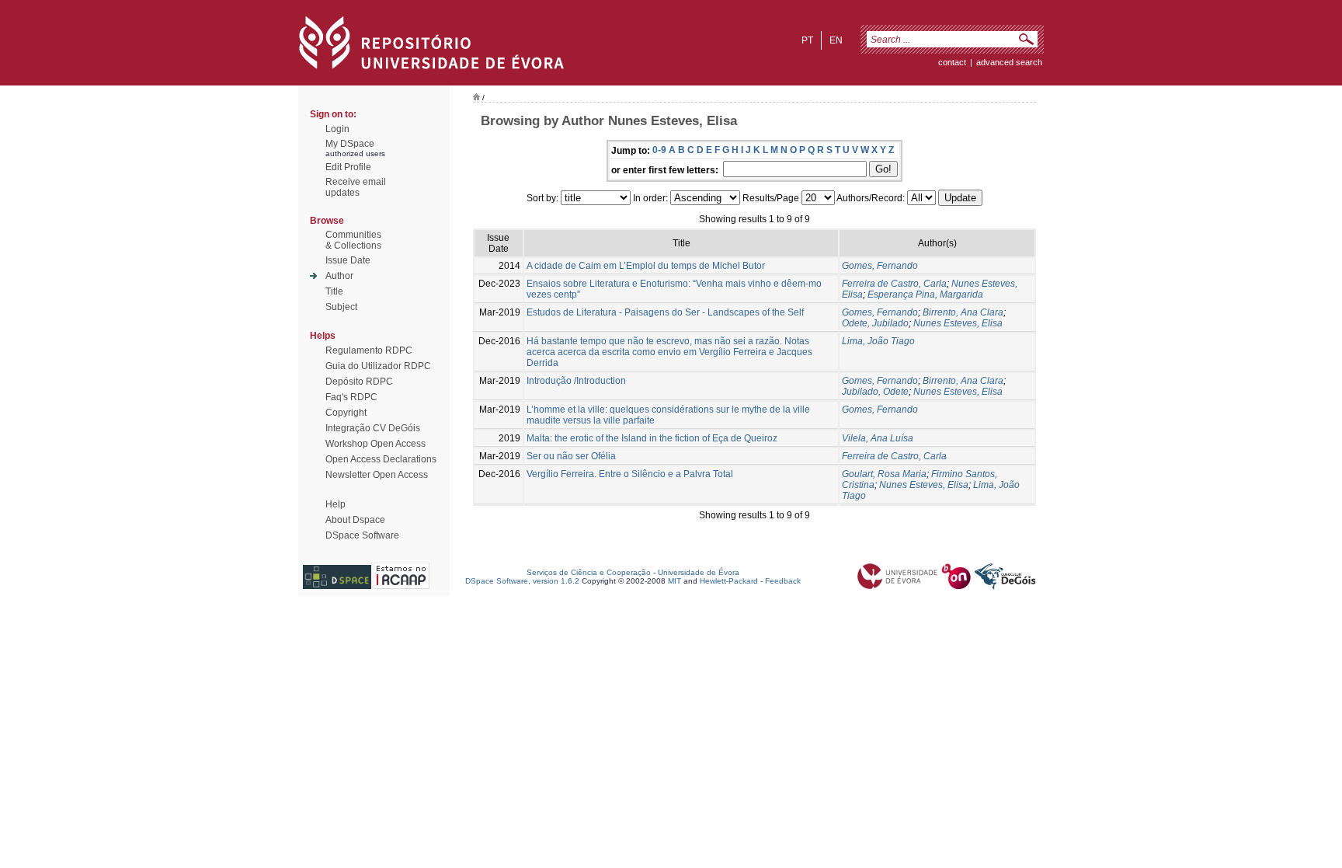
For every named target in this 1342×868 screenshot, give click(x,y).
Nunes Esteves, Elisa (958, 323)
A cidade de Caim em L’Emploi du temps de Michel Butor (646, 265)
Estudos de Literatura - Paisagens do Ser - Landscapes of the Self (665, 312)
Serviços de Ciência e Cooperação (589, 572)
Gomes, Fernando (880, 265)
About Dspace (355, 519)
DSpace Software (362, 535)
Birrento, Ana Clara (963, 312)
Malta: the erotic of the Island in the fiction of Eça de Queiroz (652, 438)
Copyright (346, 412)
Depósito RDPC (359, 381)
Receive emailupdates (355, 187)
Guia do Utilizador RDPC (378, 366)
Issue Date (347, 260)
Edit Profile (348, 167)
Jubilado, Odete (875, 391)
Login (337, 129)
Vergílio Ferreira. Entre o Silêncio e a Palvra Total (630, 474)
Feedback (783, 581)
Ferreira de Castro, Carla (894, 283)
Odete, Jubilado (875, 323)
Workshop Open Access (375, 443)
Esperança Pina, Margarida (925, 294)
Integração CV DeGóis (372, 428)
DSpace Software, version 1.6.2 (522, 581)
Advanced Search (1009, 62)
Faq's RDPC (351, 397)
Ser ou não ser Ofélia (571, 456)
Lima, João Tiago (878, 341)
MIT (674, 581)
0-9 (659, 150)
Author (339, 275)
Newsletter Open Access (376, 474)
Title (334, 291)
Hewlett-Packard (729, 581)
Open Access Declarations (380, 459)
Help (335, 504)
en (836, 40)
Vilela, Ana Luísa (877, 438)
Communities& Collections (353, 240)
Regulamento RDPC (368, 350)
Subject (341, 307)
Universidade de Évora (698, 572)
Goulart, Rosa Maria (884, 474)
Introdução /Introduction (576, 380)
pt (807, 40)
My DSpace (349, 143)
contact (952, 62)
